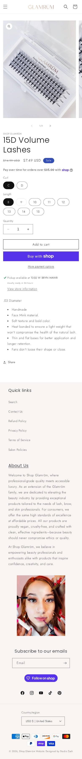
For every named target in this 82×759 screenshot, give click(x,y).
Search (12, 402)
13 (9, 211)
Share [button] (11, 362)
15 (38, 211)
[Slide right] (50, 125)
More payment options (41, 266)
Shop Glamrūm (27, 751)
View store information (22, 289)
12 (63, 202)
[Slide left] (31, 125)
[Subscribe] (65, 663)
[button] (5, 6)
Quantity (8, 221)
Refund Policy (17, 421)
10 (35, 202)
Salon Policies (17, 450)
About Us (18, 465)
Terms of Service (19, 440)
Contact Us (15, 411)
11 (49, 202)
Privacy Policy (17, 430)
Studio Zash (66, 751)
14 (23, 211)
